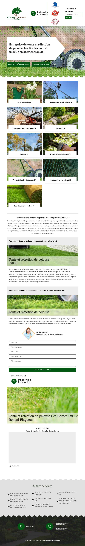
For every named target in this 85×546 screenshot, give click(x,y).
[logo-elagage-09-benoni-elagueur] (16, 13)
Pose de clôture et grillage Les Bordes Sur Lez (19, 501)
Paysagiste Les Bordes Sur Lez (67, 494)
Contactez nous (41, 64)
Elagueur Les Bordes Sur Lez (43, 500)
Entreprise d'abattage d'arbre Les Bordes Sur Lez (44, 506)
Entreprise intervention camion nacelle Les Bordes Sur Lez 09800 (68, 501)
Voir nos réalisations (18, 64)
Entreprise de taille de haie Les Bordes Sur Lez (18, 507)
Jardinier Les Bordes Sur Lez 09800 (43, 494)
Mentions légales (54, 540)
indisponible (42, 12)
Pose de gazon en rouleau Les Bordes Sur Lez (19, 495)
